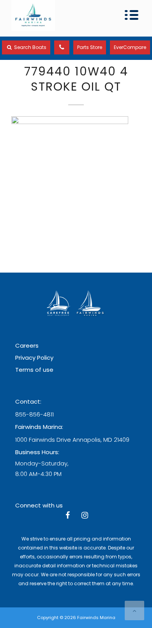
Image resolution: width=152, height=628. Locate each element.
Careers (27, 345)
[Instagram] (84, 516)
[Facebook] (67, 516)
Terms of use (34, 370)
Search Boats (29, 47)
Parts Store (89, 47)
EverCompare (130, 47)
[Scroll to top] (134, 610)
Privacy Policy (34, 357)
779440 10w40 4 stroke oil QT (76, 79)
